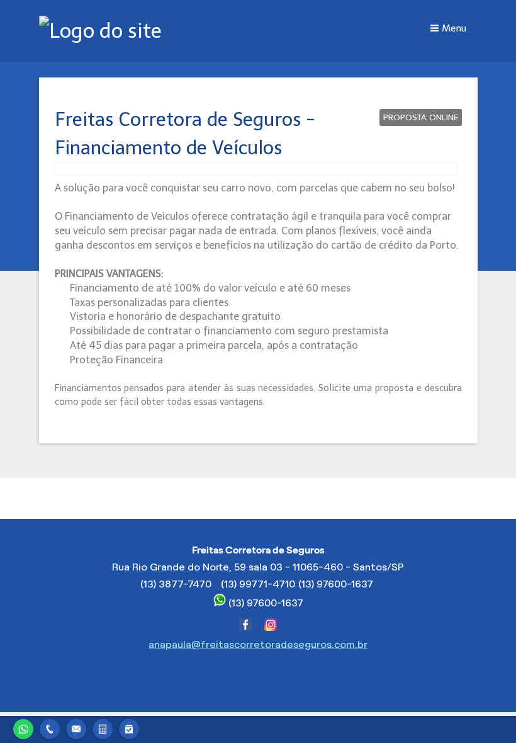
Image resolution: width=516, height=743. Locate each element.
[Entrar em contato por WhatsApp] (23, 727)
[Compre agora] (129, 727)
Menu (454, 28)
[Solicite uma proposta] (103, 727)
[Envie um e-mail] (76, 727)
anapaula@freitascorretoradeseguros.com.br (258, 644)
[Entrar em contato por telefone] (50, 727)
